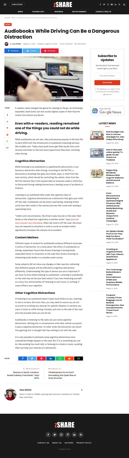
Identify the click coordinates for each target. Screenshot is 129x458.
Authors (69, 443)
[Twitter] (7, 121)
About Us (56, 443)
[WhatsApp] (7, 141)
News (20, 12)
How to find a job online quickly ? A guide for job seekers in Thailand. (114, 154)
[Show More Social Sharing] (61, 50)
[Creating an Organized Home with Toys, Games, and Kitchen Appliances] (97, 252)
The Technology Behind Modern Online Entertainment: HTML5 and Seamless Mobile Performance (114, 277)
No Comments (67, 44)
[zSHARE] (63, 4)
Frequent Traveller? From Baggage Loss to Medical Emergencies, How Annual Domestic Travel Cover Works (115, 304)
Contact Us (43, 443)
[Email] (7, 148)
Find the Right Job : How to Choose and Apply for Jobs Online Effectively (115, 136)
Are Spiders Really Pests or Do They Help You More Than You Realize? (115, 235)
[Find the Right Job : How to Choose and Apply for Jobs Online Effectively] (97, 135)
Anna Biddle (16, 44)
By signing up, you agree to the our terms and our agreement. (107, 91)
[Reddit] (7, 134)
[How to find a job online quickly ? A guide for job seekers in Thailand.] (97, 153)
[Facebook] (7, 115)
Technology (38, 12)
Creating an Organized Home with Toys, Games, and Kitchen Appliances (115, 254)
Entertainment (79, 12)
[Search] (124, 4)
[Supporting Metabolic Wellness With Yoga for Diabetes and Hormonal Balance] (97, 173)
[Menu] (5, 4)
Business (59, 12)
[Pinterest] (7, 128)
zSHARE (7, 18)
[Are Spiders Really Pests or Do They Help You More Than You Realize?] (97, 234)
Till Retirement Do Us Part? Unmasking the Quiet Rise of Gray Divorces (62, 375)
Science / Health (103, 12)
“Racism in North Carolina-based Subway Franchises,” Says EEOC (23, 375)
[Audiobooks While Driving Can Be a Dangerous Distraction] (43, 101)
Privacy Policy (114, 92)
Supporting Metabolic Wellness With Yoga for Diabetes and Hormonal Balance (115, 176)
